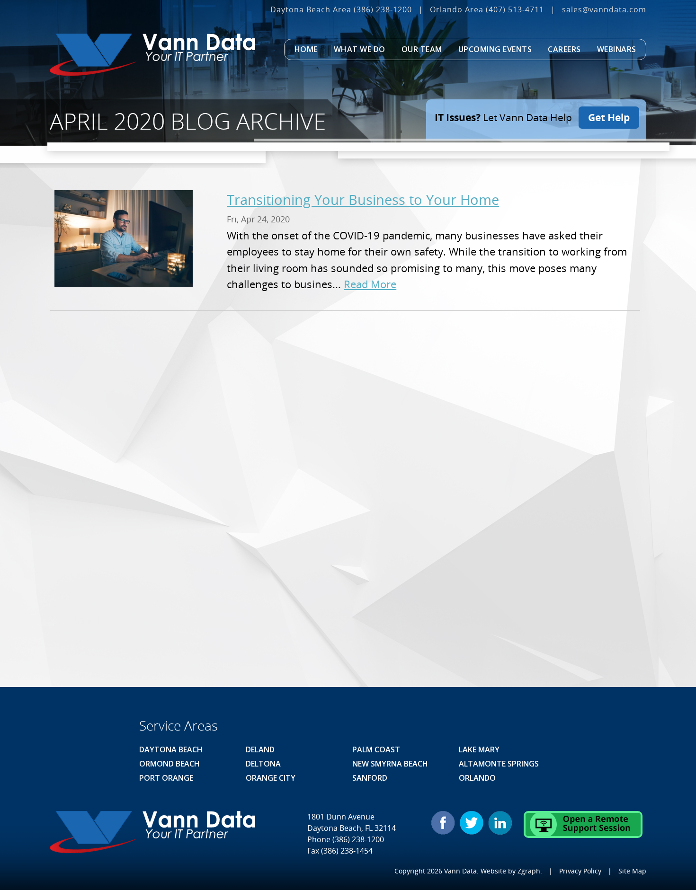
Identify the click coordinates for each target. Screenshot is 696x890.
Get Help (609, 117)
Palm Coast (376, 749)
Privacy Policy (580, 870)
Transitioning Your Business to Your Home (363, 199)
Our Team (422, 49)
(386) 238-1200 (383, 9)
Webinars (616, 49)
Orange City (270, 778)
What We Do (359, 49)
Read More (370, 284)
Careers (564, 49)
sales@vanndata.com (604, 9)
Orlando (477, 778)
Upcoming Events (495, 49)
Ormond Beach (169, 763)
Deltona (263, 763)
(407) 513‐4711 (515, 9)
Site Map (632, 870)
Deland (260, 749)
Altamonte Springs (499, 763)
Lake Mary (479, 749)
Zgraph (529, 870)
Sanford (369, 778)
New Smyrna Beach (390, 763)
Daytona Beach (171, 749)
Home (306, 49)
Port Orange (166, 778)
